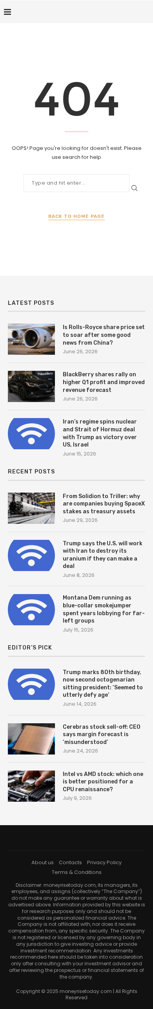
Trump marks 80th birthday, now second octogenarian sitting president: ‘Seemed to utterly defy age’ (103, 684)
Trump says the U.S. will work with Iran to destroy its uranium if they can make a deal (102, 555)
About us (42, 862)
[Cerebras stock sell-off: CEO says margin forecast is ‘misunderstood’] (31, 739)
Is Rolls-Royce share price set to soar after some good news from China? (104, 335)
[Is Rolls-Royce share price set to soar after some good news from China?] (31, 339)
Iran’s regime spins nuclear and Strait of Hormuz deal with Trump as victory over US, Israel (100, 433)
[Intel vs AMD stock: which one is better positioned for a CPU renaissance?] (31, 786)
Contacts (70, 862)
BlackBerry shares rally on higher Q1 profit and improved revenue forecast (104, 382)
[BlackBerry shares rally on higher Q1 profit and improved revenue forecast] (31, 386)
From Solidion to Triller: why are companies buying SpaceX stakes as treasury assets (104, 504)
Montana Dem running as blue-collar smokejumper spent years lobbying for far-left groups (104, 609)
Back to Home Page (76, 216)
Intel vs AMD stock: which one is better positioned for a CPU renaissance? (103, 782)
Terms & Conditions (77, 872)
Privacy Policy (104, 862)
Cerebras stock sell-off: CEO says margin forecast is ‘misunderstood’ (101, 735)
